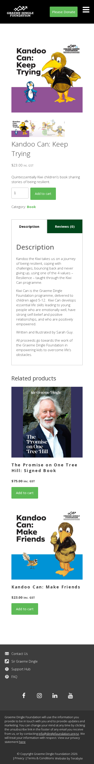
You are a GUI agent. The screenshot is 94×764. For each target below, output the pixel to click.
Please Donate (63, 12)
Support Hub (21, 669)
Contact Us (19, 653)
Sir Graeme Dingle (24, 661)
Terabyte (77, 758)
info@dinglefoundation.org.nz (59, 734)
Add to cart (43, 193)
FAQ (14, 677)
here (22, 742)
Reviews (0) (65, 226)
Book (31, 206)
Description (29, 226)
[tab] (29, 226)
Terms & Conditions (40, 758)
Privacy (19, 758)
